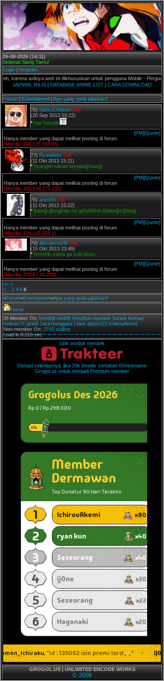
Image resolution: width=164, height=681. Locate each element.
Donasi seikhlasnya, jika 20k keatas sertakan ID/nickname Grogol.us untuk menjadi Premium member (82, 368)
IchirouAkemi (122, 323)
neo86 (64, 318)
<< (6, 284)
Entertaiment (36, 99)
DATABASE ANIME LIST (76, 84)
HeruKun (82, 318)
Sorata (119, 318)
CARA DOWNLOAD (130, 84)
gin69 (32, 323)
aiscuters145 (53, 243)
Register (28, 69)
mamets (102, 318)
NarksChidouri (55, 109)
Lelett (80, 323)
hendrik (47, 318)
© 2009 (82, 675)
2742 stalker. (57, 329)
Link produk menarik (82, 343)
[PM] (139, 133)
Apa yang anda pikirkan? (80, 99)
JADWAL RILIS (29, 84)
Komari (136, 318)
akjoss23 (97, 323)
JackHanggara (56, 323)
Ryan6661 (50, 155)
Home (17, 309)
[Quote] (152, 133)
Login (9, 69)
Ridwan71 (14, 323)
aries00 (47, 200)
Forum (10, 99)
